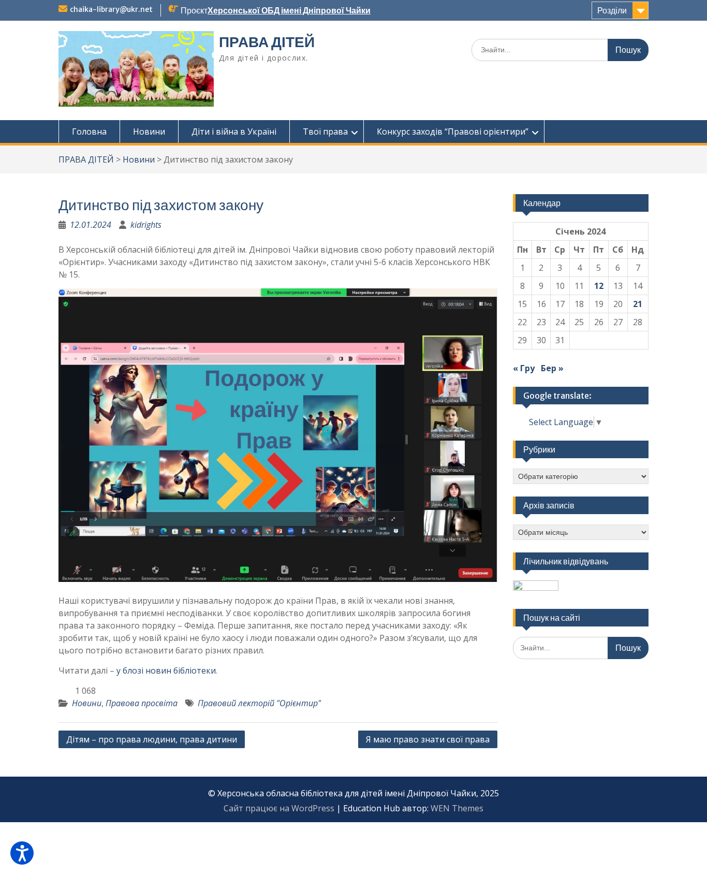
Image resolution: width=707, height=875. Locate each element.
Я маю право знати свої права (428, 739)
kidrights (145, 224)
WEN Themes (457, 808)
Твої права (325, 131)
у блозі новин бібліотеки (166, 670)
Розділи (612, 10)
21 (637, 304)
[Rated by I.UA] (535, 587)
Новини (149, 131)
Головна (89, 131)
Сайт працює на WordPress (279, 808)
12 (598, 285)
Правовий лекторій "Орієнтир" (259, 703)
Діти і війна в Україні (234, 131)
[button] (22, 853)
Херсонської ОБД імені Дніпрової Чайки (289, 10)
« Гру (524, 368)
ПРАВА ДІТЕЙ (267, 42)
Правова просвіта (142, 703)
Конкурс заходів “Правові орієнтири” (452, 131)
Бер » (552, 368)
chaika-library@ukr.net (111, 9)
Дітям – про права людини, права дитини (151, 739)
